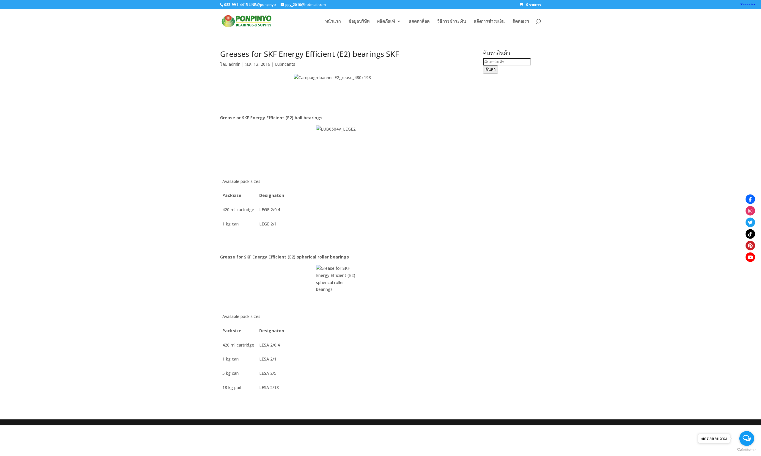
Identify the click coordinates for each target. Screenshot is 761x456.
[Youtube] (750, 257)
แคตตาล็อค (419, 21)
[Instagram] (750, 210)
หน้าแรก (333, 21)
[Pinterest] (750, 245)
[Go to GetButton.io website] (746, 450)
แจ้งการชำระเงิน (489, 21)
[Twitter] (750, 222)
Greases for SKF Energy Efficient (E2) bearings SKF (309, 53)
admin (234, 64)
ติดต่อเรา (520, 21)
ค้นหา (490, 69)
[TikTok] (750, 234)
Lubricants (285, 64)
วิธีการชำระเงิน (451, 21)
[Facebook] (750, 199)
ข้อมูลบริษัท (359, 21)
